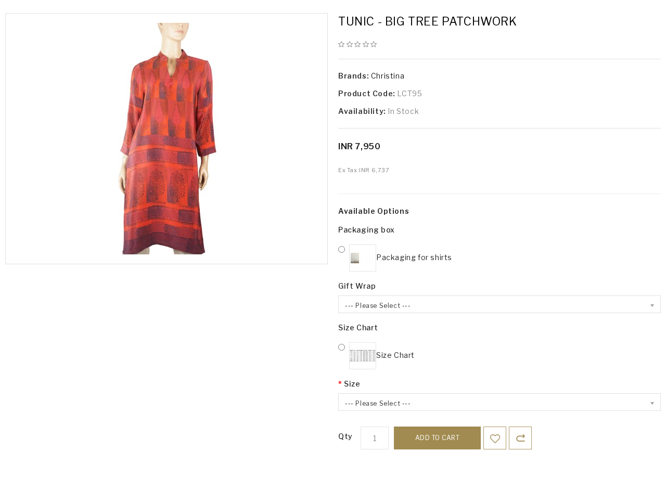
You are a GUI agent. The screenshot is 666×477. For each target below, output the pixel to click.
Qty (345, 436)
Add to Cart (437, 438)
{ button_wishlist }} (494, 438)
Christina (387, 75)
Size (352, 383)
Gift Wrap (357, 285)
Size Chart (358, 327)
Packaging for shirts (414, 257)
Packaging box (366, 229)
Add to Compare (520, 438)
